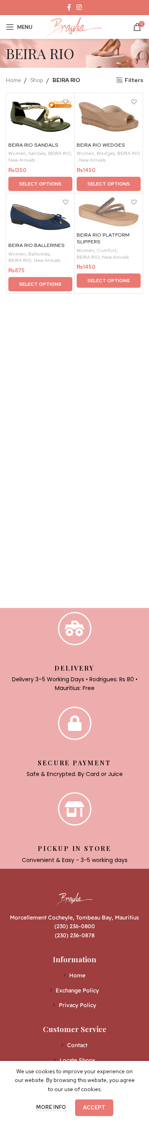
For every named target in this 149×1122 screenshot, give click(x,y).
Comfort (106, 250)
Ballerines (39, 254)
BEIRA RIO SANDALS (33, 144)
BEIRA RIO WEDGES (101, 144)
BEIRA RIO (59, 153)
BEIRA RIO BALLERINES (36, 245)
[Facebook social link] (69, 7)
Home (13, 80)
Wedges (106, 153)
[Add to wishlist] (65, 102)
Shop (36, 80)
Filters (134, 80)
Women (17, 153)
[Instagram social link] (79, 7)
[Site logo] (74, 26)
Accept (94, 1107)
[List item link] (74, 975)
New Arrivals (21, 160)
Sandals (37, 153)
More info (51, 1107)
